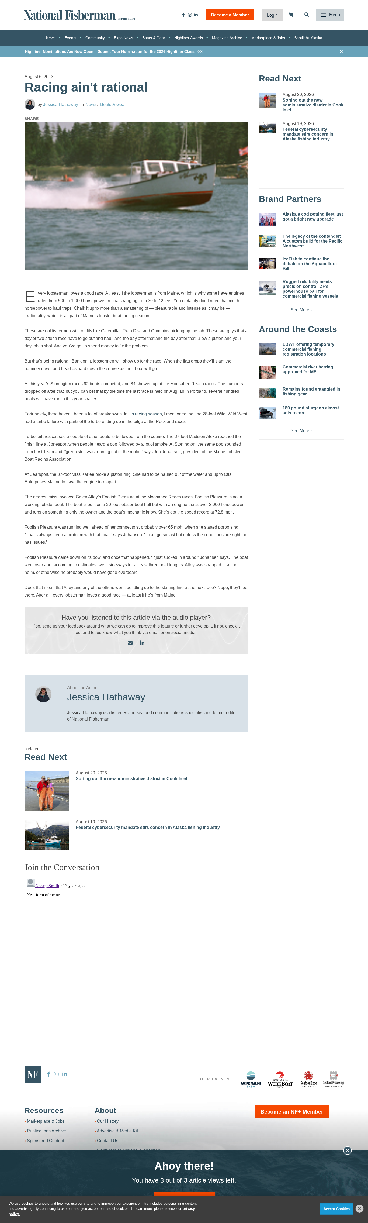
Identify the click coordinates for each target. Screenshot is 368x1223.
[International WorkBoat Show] (280, 1079)
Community (95, 38)
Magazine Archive (227, 38)
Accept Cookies (337, 1209)
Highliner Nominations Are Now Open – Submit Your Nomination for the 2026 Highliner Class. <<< (114, 51)
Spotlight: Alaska (308, 38)
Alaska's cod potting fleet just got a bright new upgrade (313, 216)
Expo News (123, 38)
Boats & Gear (153, 38)
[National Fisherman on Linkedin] (196, 15)
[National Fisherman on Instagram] (190, 15)
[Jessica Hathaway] (30, 104)
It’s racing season (145, 414)
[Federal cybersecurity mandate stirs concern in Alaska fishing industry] (47, 835)
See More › (301, 310)
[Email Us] (130, 643)
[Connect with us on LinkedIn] (142, 643)
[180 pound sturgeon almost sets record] (267, 413)
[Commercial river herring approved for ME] (267, 372)
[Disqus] (136, 943)
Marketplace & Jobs (268, 38)
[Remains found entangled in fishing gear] (267, 393)
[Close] (360, 1209)
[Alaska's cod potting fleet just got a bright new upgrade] (267, 219)
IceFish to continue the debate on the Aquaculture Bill (310, 264)
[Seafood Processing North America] (333, 1079)
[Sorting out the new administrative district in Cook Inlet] (47, 791)
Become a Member (230, 15)
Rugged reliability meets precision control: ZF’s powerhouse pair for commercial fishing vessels (310, 288)
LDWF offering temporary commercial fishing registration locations (308, 349)
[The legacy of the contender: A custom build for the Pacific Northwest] (267, 241)
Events (70, 38)
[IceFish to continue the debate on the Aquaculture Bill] (267, 263)
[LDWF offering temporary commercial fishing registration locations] (267, 349)
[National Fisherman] (71, 14)
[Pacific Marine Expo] (251, 1079)
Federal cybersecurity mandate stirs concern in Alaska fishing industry (148, 827)
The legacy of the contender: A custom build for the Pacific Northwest (312, 241)
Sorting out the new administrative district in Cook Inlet (131, 778)
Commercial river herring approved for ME (308, 369)
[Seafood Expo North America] (309, 1079)
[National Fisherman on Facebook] (183, 15)
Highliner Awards (188, 38)
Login (272, 15)
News (50, 38)
